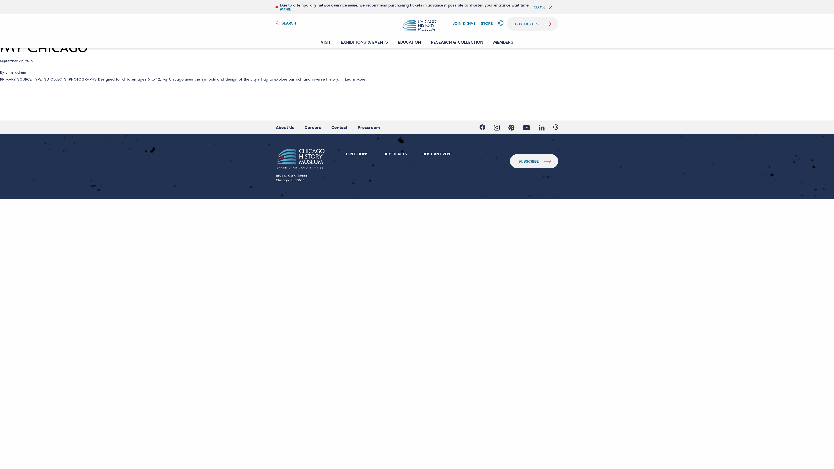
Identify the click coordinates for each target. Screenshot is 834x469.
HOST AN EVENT (437, 154)
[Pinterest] (511, 127)
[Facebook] (482, 127)
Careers (313, 127)
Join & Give (464, 23)
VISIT (326, 42)
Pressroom (369, 127)
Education (409, 42)
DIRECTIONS (357, 154)
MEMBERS (503, 42)
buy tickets (527, 24)
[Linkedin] (541, 127)
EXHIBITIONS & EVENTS (364, 42)
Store (487, 23)
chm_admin (15, 72)
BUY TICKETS (395, 154)
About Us (285, 127)
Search (288, 23)
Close (540, 7)
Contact (339, 127)
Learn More (355, 79)
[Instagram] (497, 127)
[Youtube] (526, 127)
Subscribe (528, 161)
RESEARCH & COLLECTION (457, 42)
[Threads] (555, 127)
